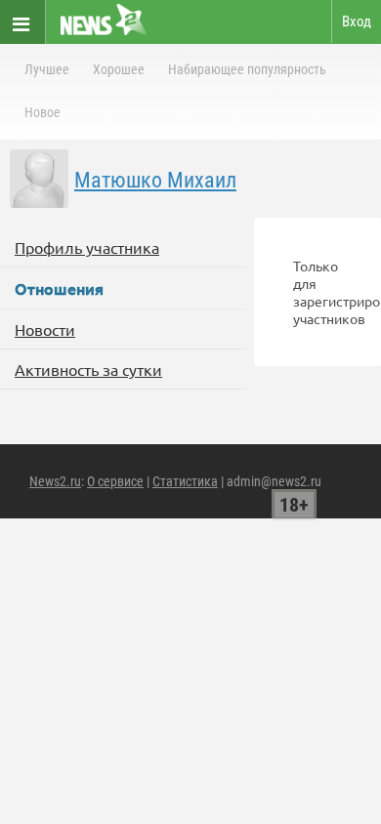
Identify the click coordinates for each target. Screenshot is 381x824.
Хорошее (119, 69)
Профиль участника (87, 247)
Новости (45, 329)
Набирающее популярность (247, 69)
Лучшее (46, 69)
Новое (42, 112)
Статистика (185, 481)
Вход (356, 21)
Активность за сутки (88, 369)
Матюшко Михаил (155, 180)
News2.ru (55, 481)
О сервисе (115, 481)
